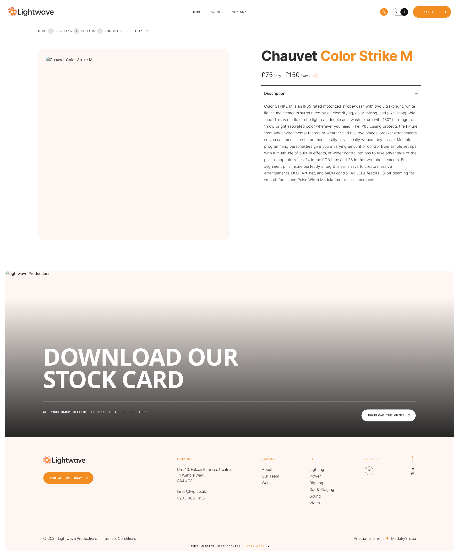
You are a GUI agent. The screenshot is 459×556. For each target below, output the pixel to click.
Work (266, 482)
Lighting (64, 31)
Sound (315, 496)
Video (315, 502)
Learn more (254, 546)
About (267, 469)
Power (315, 476)
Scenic (217, 12)
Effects (88, 31)
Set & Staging (322, 489)
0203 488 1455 (191, 498)
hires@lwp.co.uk (191, 491)
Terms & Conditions (119, 538)
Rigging (316, 482)
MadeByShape (403, 538)
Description (274, 93)
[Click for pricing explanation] (315, 75)
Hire (197, 12)
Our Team (270, 476)
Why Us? (239, 12)
